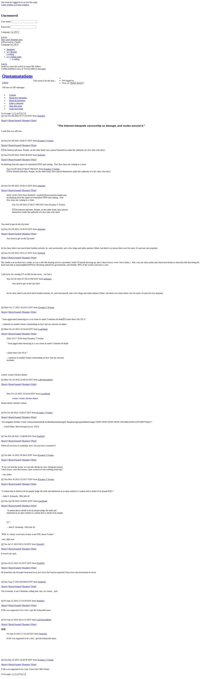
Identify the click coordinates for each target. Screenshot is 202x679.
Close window (7, 5)
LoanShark (43, 329)
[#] (2, 116)
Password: (5, 27)
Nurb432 (41, 116)
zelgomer (41, 186)
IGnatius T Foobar (45, 141)
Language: (5, 32)
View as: (65, 83)
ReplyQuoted (14, 120)
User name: (6, 21)
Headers (26, 120)
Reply (4, 120)
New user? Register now (12, 39)
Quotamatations (17, 75)
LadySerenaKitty (45, 380)
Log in (4, 37)
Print (33, 120)
